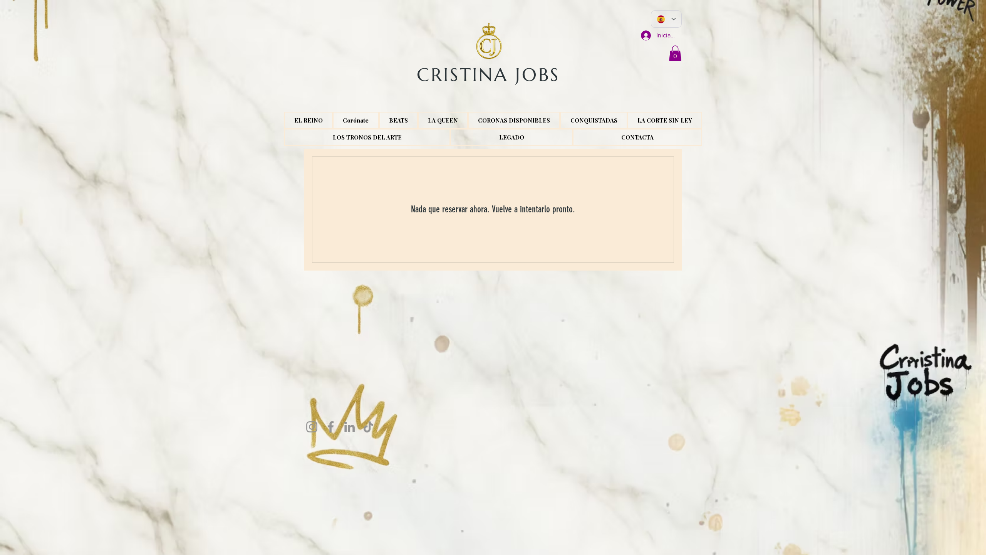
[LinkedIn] (349, 426)
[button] (675, 53)
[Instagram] (311, 426)
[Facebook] (330, 426)
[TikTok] (368, 426)
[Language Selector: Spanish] (666, 19)
